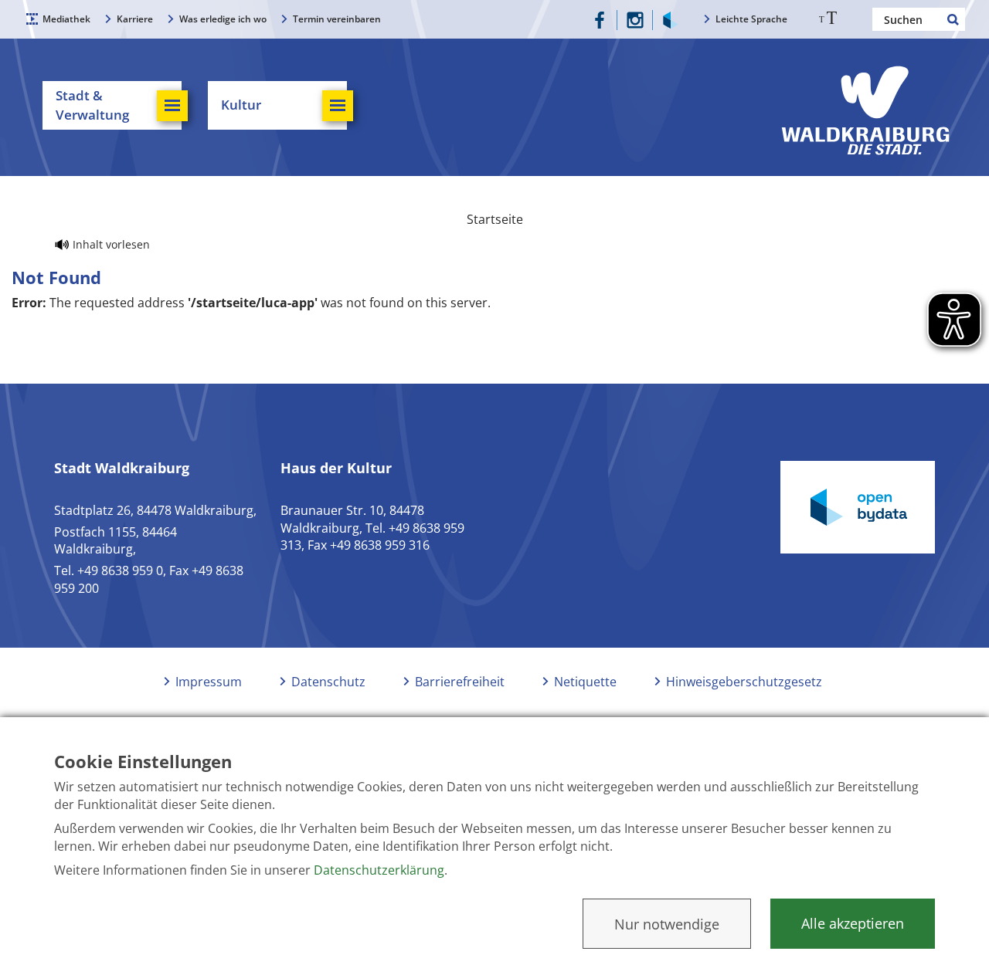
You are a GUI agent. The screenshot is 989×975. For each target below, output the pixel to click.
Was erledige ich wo (223, 18)
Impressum (208, 681)
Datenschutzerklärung (379, 870)
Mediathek (66, 18)
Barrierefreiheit (460, 681)
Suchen (953, 19)
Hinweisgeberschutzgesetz (744, 681)
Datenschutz (328, 681)
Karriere (135, 18)
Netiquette (585, 681)
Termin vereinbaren (337, 18)
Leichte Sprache (751, 18)
